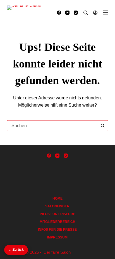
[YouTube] (67, 13)
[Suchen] (85, 13)
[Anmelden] (95, 13)
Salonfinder (57, 206)
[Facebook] (59, 13)
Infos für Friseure (57, 214)
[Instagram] (76, 13)
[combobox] (52, 125)
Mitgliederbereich (57, 222)
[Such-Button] (102, 125)
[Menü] (105, 12)
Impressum (57, 237)
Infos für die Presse (57, 230)
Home (57, 198)
